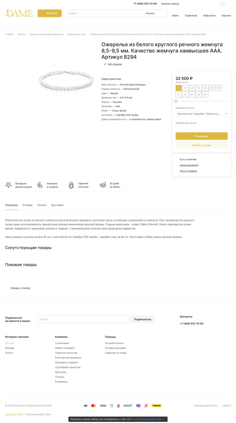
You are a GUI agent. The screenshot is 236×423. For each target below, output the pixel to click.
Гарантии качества (66, 352)
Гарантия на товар (115, 352)
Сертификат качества (67, 367)
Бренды (9, 347)
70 (178, 94)
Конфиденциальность (205, 405)
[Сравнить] (220, 63)
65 (219, 88)
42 (185, 88)
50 (199, 88)
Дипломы (60, 372)
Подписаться (142, 319)
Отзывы (27, 205)
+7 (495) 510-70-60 (145, 3)
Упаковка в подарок (52, 185)
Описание (11, 205)
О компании (62, 343)
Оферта (227, 405)
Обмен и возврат (65, 347)
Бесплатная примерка (68, 357)
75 (185, 94)
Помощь (110, 336)
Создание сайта (13, 414)
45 (192, 88)
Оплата (41, 205)
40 (178, 88)
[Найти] (163, 13)
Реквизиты (61, 381)
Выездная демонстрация (23, 185)
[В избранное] (213, 63)
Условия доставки (115, 347)
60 (212, 88)
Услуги (9, 352)
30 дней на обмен (115, 185)
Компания (61, 336)
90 (205, 94)
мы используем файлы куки (146, 419)
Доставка (57, 205)
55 (206, 88)
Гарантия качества (83, 185)
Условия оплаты (114, 343)
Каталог (9, 343)
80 (192, 94)
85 (198, 94)
